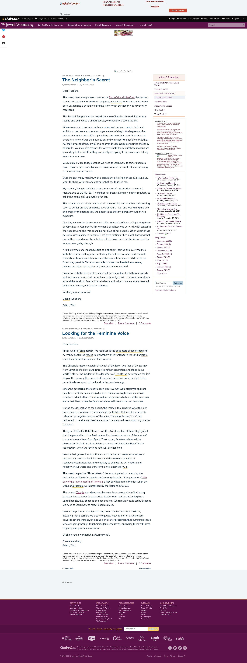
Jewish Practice (75, 606)
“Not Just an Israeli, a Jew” (167, 209)
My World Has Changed (166, 183)
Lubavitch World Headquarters (148, 647)
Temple (80, 492)
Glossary (122, 617)
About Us (157, 656)
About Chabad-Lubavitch (168, 606)
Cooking (142, 638)
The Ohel (163, 610)
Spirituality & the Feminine (50, 25)
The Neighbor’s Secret (86, 79)
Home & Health (146, 25)
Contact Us (181, 656)
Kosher (143, 612)
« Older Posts (67, 569)
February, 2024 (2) (164, 244)
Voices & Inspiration (125, 25)
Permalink (109, 323)
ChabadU (104, 638)
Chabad (100, 647)
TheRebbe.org (101, 621)
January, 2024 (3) (163, 247)
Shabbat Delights (69, 320)
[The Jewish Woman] (17, 25)
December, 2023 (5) (164, 251)
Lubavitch (106, 647)
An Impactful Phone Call (166, 199)
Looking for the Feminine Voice (95, 333)
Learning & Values (76, 608)
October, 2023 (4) (163, 257)
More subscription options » (165, 290)
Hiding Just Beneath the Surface (169, 188)
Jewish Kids (180, 638)
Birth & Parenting (103, 25)
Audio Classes (117, 638)
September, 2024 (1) (164, 241)
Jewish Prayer (146, 617)
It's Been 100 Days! (164, 193)
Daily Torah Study (125, 610)
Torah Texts (155, 638)
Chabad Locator (165, 614)
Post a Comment (126, 323)
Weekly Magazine (76, 614)
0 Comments (145, 323)
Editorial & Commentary (93, 75)
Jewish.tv (92, 638)
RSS (120, 619)
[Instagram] (185, 648)
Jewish (139, 649)
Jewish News (101, 610)
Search (121, 614)
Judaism (131, 649)
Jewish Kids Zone (102, 614)
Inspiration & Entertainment (79, 610)
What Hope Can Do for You (167, 204)
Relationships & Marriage (79, 25)
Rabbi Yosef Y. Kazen (109, 649)
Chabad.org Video (102, 606)
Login (173, 19)
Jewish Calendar (124, 608)
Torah (125, 649)
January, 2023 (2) (163, 270)
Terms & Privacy (169, 656)
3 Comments (145, 563)
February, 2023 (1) (164, 267)
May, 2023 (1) (162, 264)
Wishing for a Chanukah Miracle (169, 221)
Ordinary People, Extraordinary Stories (104, 314)
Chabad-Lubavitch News (168, 612)
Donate (226, 19)
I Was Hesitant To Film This (167, 178)
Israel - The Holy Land (104, 619)
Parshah (143, 614)
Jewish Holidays (146, 606)
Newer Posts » (145, 569)
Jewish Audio (145, 619)
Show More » (162, 273)
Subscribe (161, 234)
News (130, 638)
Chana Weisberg (70, 85)
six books (131, 318)
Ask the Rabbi (194, 19)
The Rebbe (163, 608)
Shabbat (144, 610)
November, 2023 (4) (164, 254)
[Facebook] (170, 648)
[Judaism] (10, 19)
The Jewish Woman (103, 608)
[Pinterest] (180, 648)
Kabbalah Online (102, 617)
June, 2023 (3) (162, 260)
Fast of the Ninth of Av (121, 97)
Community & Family (77, 612)
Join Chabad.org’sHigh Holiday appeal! (113, 3)
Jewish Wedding (146, 608)
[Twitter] (175, 648)
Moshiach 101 (101, 612)
